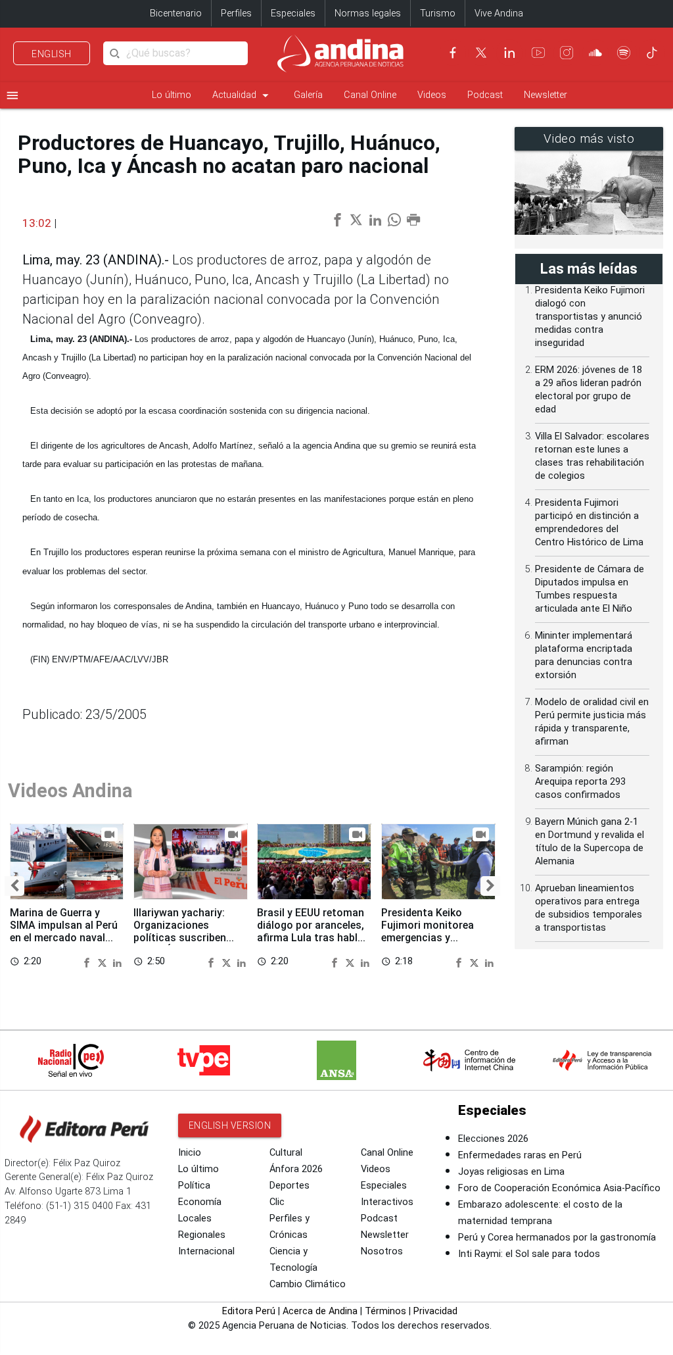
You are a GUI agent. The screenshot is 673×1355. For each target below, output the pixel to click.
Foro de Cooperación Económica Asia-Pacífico (559, 1188)
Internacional (206, 1251)
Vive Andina (499, 13)
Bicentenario (176, 13)
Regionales (201, 1235)
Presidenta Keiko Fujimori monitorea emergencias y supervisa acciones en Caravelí (434, 938)
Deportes (289, 1185)
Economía (199, 1202)
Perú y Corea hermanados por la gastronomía (557, 1237)
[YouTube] (538, 52)
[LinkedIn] (509, 52)
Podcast (485, 95)
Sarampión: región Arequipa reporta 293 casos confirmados (580, 782)
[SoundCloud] (595, 52)
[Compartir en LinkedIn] (117, 962)
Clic (277, 1202)
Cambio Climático (307, 1284)
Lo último (171, 95)
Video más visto (589, 139)
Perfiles (236, 13)
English (52, 54)
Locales (195, 1218)
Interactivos (387, 1202)
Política (194, 1185)
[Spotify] (624, 52)
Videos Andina (70, 790)
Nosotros (382, 1251)
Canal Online (370, 95)
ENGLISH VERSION (230, 1125)
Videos (431, 95)
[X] (481, 52)
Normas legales (368, 13)
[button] (14, 886)
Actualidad (242, 95)
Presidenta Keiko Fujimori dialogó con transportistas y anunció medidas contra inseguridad (590, 317)
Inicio (189, 1152)
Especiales (293, 13)
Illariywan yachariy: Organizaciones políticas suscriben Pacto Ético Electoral (185, 931)
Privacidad (435, 1311)
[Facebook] (453, 52)
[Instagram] (566, 52)
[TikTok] (652, 52)
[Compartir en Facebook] (89, 962)
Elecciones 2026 (493, 1139)
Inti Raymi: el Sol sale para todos (529, 1254)
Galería (308, 95)
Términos (385, 1311)
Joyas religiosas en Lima (511, 1171)
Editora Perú (248, 1311)
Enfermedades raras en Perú (520, 1155)
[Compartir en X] (104, 962)
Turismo (437, 13)
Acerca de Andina (320, 1311)
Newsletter (545, 95)
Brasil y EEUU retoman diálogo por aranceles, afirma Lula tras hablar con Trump (312, 931)
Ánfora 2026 (296, 1169)
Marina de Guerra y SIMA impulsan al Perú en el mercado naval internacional (64, 931)
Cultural (285, 1152)
